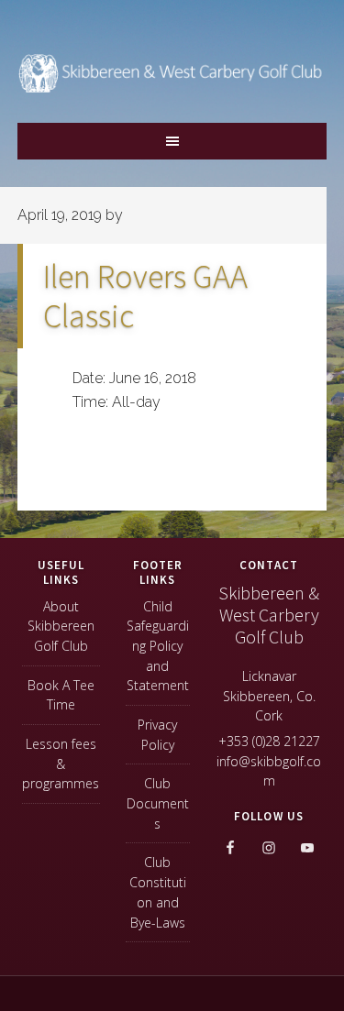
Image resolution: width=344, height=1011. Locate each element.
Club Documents (158, 803)
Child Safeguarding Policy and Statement (158, 646)
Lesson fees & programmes (60, 763)
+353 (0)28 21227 (269, 741)
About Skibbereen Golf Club (61, 626)
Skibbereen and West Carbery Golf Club (172, 83)
